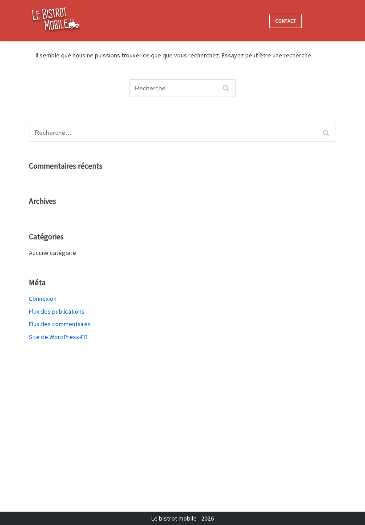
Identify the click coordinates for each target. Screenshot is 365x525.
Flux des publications (57, 311)
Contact (285, 21)
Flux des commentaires (60, 324)
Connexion (43, 299)
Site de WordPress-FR (58, 337)
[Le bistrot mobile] (55, 20)
